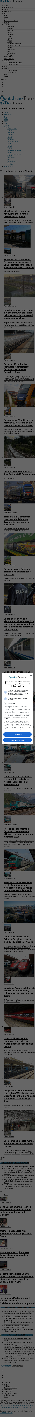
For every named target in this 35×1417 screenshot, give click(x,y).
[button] (17, 703)
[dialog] (17, 708)
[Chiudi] (31, 675)
